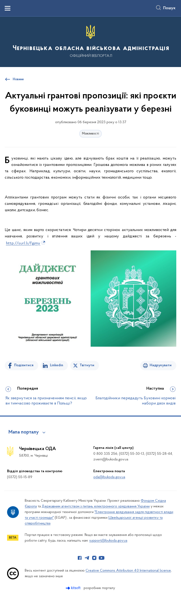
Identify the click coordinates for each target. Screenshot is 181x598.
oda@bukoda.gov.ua (109, 477)
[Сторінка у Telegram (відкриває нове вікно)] (87, 558)
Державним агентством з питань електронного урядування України (96, 506)
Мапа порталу (23, 432)
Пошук (169, 8)
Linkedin (56, 365)
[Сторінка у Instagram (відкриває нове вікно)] (94, 558)
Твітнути (87, 365)
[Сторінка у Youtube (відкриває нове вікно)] (101, 558)
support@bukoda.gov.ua (108, 541)
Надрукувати (161, 365)
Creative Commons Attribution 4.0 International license (128, 571)
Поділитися (23, 365)
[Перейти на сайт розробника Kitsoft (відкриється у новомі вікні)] (73, 588)
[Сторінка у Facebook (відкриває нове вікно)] (79, 558)
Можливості (90, 133)
